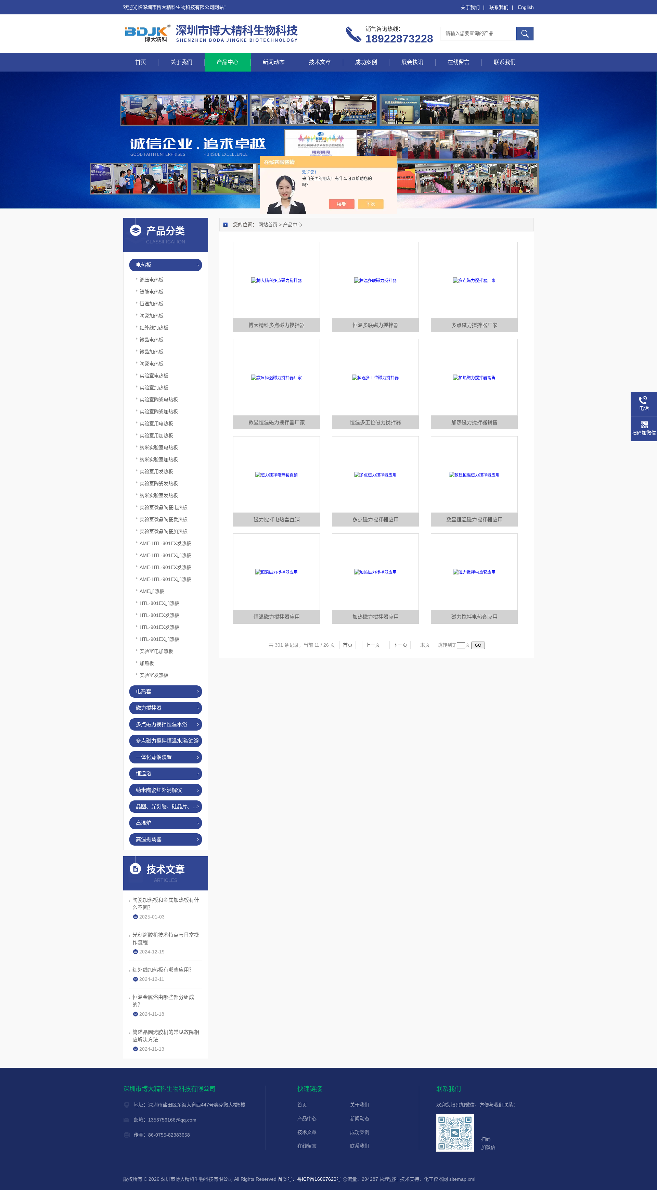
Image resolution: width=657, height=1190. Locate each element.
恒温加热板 (152, 303)
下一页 (400, 645)
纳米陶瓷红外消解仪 (159, 790)
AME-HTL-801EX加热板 (165, 555)
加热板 (147, 663)
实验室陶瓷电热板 (159, 399)
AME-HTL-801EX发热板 (165, 543)
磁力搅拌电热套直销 (277, 519)
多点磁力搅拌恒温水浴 (161, 724)
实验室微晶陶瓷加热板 (164, 531)
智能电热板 (152, 291)
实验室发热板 (154, 675)
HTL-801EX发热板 (159, 615)
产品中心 (228, 62)
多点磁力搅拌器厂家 (474, 325)
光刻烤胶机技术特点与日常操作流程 (165, 938)
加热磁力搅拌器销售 (474, 422)
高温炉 (143, 823)
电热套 (143, 691)
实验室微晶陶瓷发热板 (164, 519)
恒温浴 (143, 773)
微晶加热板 (152, 351)
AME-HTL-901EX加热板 (165, 579)
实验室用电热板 (156, 423)
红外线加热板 (154, 327)
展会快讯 (412, 62)
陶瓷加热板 (152, 315)
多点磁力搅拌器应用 (375, 519)
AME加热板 (152, 591)
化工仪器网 (436, 1179)
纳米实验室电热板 (159, 447)
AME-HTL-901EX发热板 (165, 567)
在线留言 (458, 62)
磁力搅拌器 (149, 708)
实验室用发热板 (156, 471)
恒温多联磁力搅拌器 (375, 325)
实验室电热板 (154, 375)
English (526, 7)
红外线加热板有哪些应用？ (163, 970)
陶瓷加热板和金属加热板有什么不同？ (165, 903)
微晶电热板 (152, 339)
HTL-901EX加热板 (159, 639)
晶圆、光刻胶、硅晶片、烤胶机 (169, 806)
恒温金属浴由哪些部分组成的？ (163, 1001)
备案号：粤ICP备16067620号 (309, 1179)
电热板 (143, 265)
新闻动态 (274, 62)
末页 (425, 645)
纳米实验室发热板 (159, 495)
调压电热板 (152, 279)
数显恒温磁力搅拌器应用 (474, 519)
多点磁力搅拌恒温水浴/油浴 (167, 741)
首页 (140, 62)
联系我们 (498, 7)
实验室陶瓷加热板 (159, 411)
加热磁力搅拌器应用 (375, 617)
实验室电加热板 (156, 651)
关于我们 (470, 7)
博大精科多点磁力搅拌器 (276, 325)
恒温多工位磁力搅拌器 (375, 422)
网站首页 (268, 224)
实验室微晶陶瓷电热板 (164, 507)
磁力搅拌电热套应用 (474, 617)
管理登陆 (389, 1179)
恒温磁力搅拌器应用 (277, 617)
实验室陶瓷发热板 (159, 483)
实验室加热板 (154, 387)
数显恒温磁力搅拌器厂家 (276, 422)
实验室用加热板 (156, 435)
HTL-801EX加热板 (159, 603)
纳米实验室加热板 (159, 459)
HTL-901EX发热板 (159, 627)
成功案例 (366, 62)
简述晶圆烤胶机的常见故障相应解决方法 (165, 1035)
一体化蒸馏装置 (154, 757)
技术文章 (320, 62)
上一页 (372, 645)
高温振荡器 (149, 839)
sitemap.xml (462, 1179)
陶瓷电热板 (152, 363)
